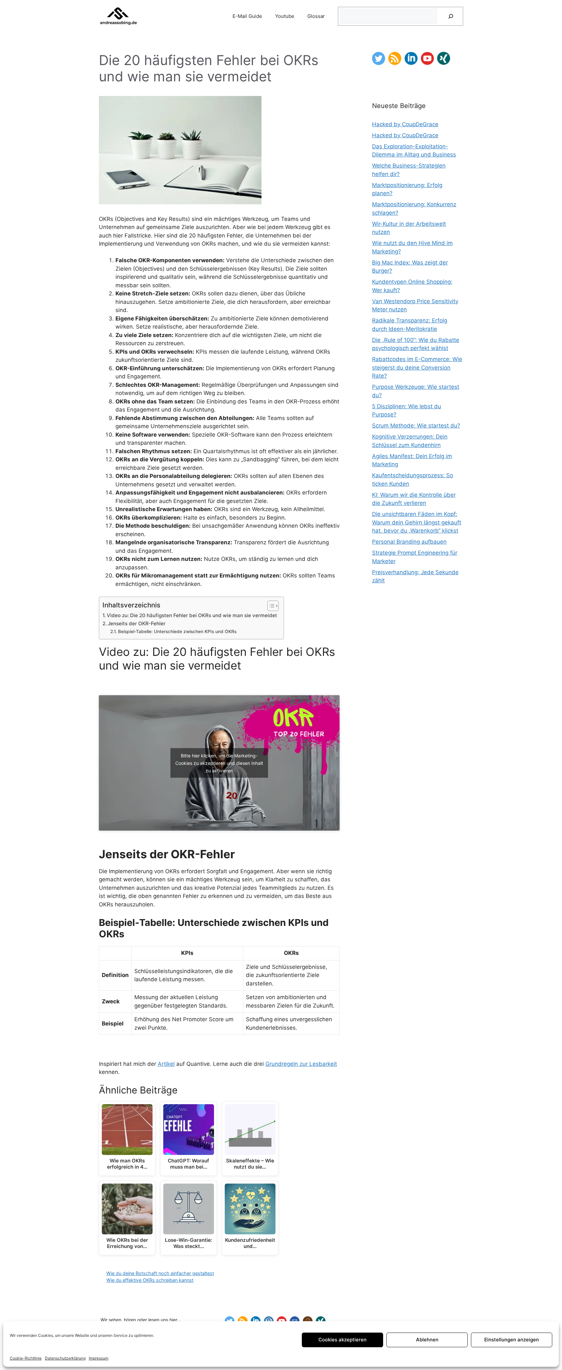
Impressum (98, 1358)
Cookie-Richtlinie (26, 1358)
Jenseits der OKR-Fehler (137, 623)
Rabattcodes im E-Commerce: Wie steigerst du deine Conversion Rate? (417, 367)
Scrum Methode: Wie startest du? (416, 425)
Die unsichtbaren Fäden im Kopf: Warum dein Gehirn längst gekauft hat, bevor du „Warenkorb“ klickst (416, 522)
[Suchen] (451, 16)
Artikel (166, 1064)
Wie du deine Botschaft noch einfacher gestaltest (160, 1273)
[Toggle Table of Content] (269, 605)
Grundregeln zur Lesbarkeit (301, 1064)
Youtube (284, 16)
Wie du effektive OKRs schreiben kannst (150, 1280)
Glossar (316, 16)
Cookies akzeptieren (342, 1339)
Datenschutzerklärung (65, 1358)
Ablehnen (427, 1339)
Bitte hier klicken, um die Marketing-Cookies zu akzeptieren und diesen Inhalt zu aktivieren (219, 763)
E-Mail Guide (247, 16)
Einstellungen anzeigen (511, 1339)
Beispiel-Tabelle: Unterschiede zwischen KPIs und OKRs (177, 631)
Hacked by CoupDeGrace (405, 124)
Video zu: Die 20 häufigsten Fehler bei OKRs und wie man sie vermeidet (192, 615)
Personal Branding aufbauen (409, 541)
